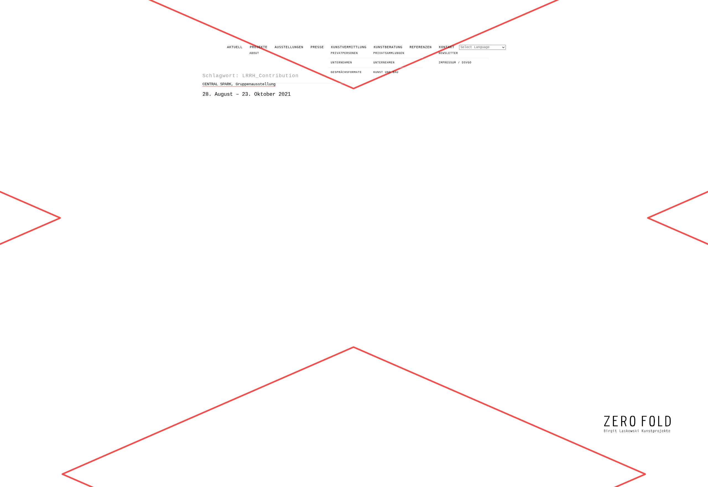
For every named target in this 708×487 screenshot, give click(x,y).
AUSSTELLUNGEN (289, 47)
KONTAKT (446, 47)
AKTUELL (235, 47)
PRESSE (317, 47)
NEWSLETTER (448, 53)
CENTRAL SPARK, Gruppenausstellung (238, 84)
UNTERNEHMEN (341, 62)
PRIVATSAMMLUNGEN (388, 53)
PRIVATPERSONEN (344, 53)
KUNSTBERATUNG (388, 47)
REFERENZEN (421, 47)
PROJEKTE (258, 47)
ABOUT (254, 53)
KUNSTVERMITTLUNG (348, 47)
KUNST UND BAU (386, 72)
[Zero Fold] (637, 433)
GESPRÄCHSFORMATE (346, 72)
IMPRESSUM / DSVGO (455, 62)
